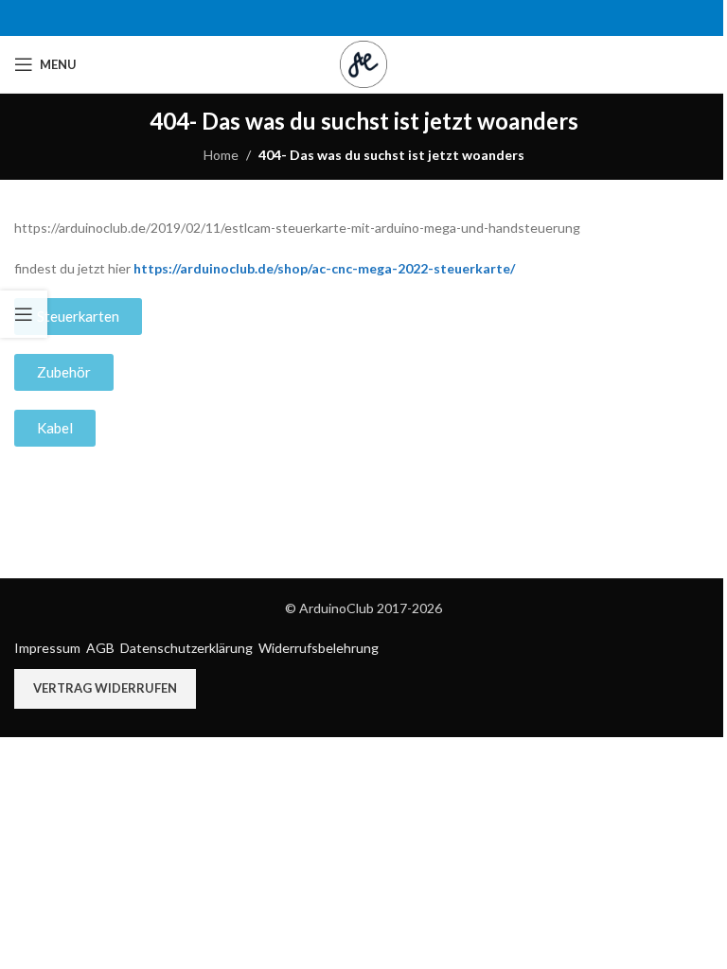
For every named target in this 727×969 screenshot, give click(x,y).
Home (221, 155)
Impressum (47, 648)
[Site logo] (363, 63)
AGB (100, 648)
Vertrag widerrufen (105, 688)
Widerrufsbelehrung (318, 648)
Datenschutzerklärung (186, 648)
